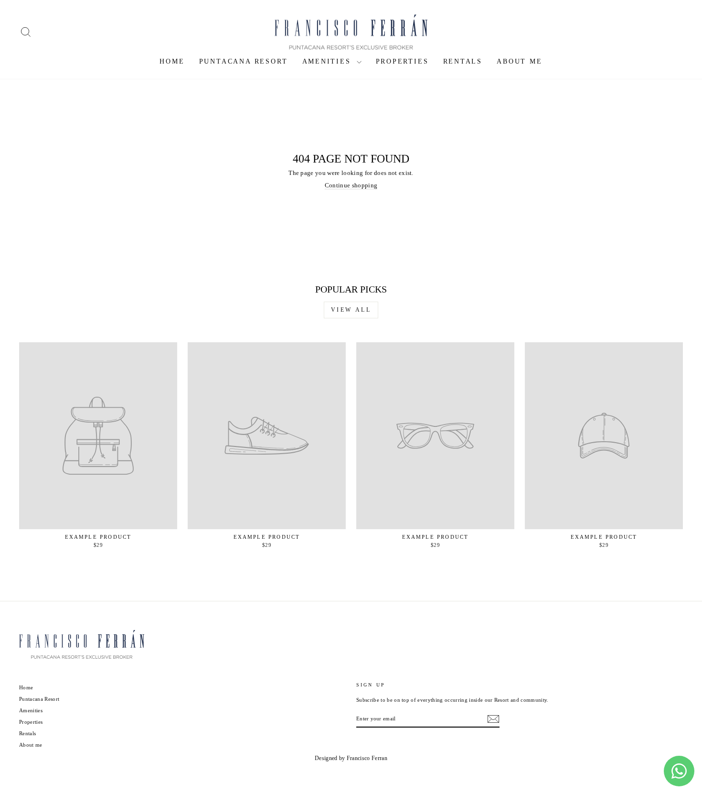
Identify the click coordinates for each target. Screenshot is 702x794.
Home (172, 61)
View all (351, 309)
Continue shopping (351, 185)
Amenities (328, 61)
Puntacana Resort (243, 61)
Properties (402, 61)
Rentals (463, 61)
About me (519, 61)
